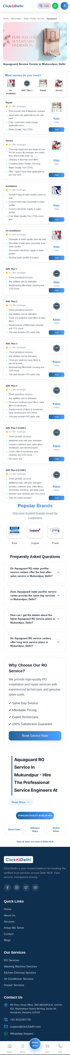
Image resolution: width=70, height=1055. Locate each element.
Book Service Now (35, 735)
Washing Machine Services (20, 966)
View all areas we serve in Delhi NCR (35, 841)
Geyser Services (14, 985)
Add (57, 129)
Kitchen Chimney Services (20, 972)
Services (9, 921)
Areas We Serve (14, 927)
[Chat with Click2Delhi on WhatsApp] (55, 6)
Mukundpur (16, 18)
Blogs (7, 940)
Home (6, 18)
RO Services (11, 960)
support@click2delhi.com (25, 1026)
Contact (8, 933)
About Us (9, 915)
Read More (18, 802)
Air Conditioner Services (18, 978)
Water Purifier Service (34, 18)
